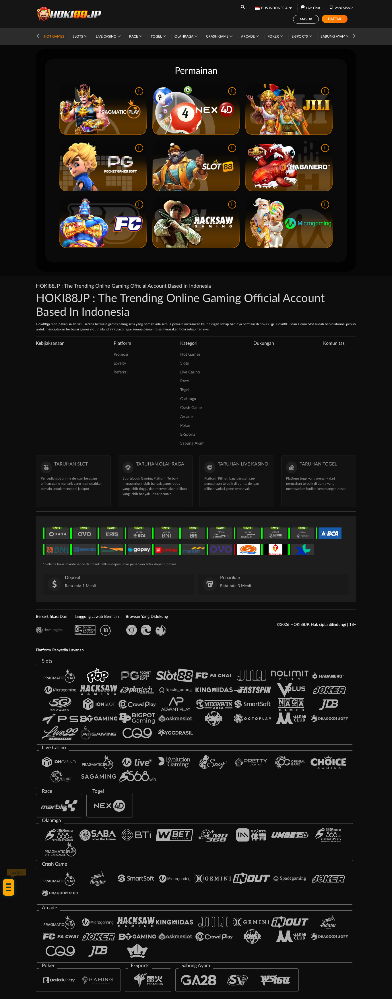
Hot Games (54, 36)
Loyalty (120, 363)
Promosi (121, 355)
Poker (273, 36)
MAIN (102, 109)
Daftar (334, 19)
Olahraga (184, 36)
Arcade (248, 36)
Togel (157, 36)
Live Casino (106, 36)
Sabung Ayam (333, 36)
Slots (78, 36)
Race (134, 36)
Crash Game (217, 36)
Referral (120, 372)
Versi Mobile (344, 8)
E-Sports (300, 36)
